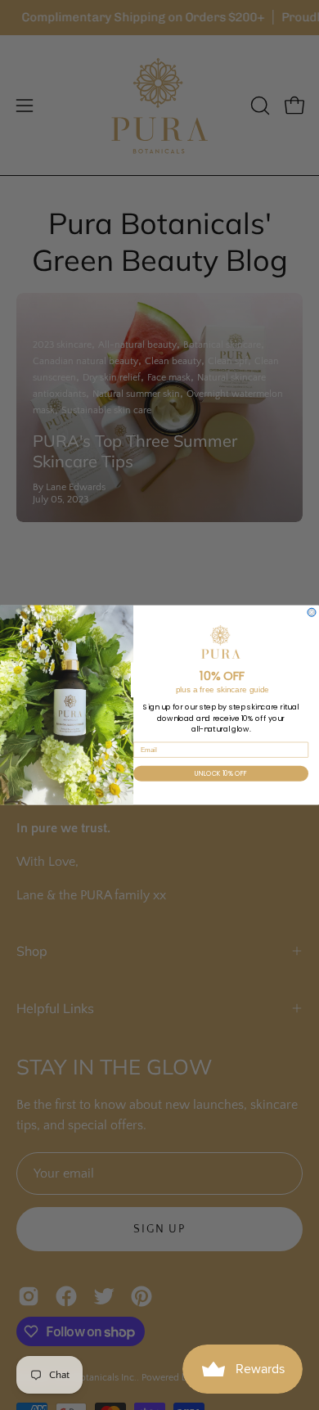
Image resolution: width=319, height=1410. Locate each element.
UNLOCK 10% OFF (221, 773)
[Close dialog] (312, 612)
